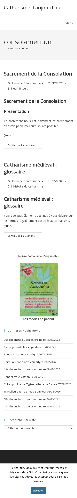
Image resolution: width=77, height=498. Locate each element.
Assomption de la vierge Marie (23, 347)
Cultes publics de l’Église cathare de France (30, 384)
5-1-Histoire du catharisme (25, 186)
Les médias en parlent (38, 319)
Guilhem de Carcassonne (24, 83)
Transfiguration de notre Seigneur (25, 391)
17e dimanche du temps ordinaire (25, 406)
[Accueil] (5, 48)
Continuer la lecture (24, 146)
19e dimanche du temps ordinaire (25, 369)
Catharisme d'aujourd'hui (33, 7)
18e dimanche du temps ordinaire (25, 399)
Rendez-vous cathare (17, 377)
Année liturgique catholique (21, 354)
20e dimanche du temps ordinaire (25, 340)
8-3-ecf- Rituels (18, 88)
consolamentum (20, 48)
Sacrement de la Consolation (38, 73)
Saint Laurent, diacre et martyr (22, 362)
